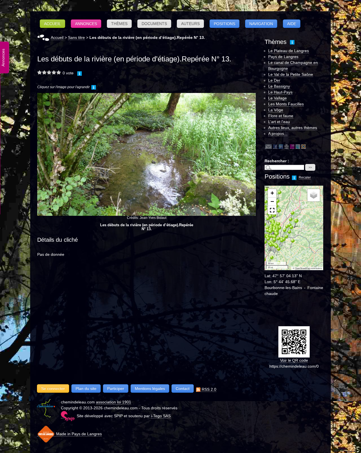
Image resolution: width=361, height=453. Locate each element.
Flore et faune (280, 116)
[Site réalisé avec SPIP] (67, 416)
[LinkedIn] (281, 146)
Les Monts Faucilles (286, 104)
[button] (269, 259)
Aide (291, 23)
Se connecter (53, 388)
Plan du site (86, 388)
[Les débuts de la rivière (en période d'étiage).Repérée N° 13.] (146, 154)
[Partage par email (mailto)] (268, 146)
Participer (115, 388)
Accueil (52, 23)
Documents (154, 23)
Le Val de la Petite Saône (290, 74)
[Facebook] (275, 146)
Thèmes (119, 23)
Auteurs (190, 23)
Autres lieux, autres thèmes (292, 127)
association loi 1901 (113, 402)
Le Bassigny (279, 86)
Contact (183, 388)
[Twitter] (298, 146)
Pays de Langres (283, 56)
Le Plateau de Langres (288, 50)
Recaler (305, 177)
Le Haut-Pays (280, 92)
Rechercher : (277, 161)
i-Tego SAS (161, 416)
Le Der (274, 80)
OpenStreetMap (302, 268)
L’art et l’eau (279, 121)
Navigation (261, 23)
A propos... (277, 133)
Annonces (86, 23)
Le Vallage (277, 98)
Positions (224, 23)
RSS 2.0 (208, 389)
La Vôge (275, 110)
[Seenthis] (292, 146)
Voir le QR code (294, 360)
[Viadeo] (303, 146)
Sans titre (76, 37)
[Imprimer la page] (286, 146)
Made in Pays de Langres (78, 434)
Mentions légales (150, 388)
